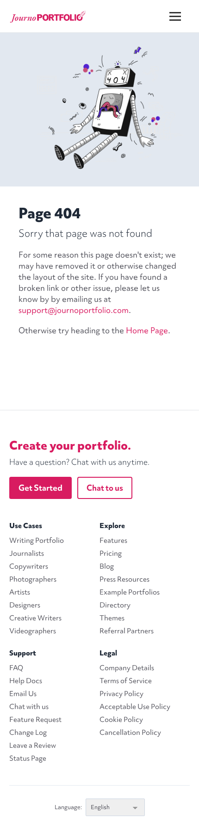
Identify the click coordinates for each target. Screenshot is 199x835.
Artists (19, 592)
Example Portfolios (130, 592)
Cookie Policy (121, 719)
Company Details (127, 668)
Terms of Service (126, 680)
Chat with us (29, 706)
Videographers (32, 631)
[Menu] (181, 9)
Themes (112, 618)
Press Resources (124, 579)
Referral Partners (127, 631)
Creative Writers (35, 618)
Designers (24, 605)
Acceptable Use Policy (135, 706)
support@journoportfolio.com (74, 310)
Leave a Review (32, 745)
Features (113, 540)
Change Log (28, 732)
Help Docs (25, 680)
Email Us (23, 693)
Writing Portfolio (36, 540)
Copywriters (28, 566)
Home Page (147, 330)
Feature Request (35, 719)
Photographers (32, 579)
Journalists (26, 553)
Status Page (27, 758)
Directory (115, 605)
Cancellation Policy (130, 732)
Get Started (40, 487)
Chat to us (105, 487)
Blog (107, 566)
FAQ (16, 668)
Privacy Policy (121, 693)
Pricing (111, 553)
